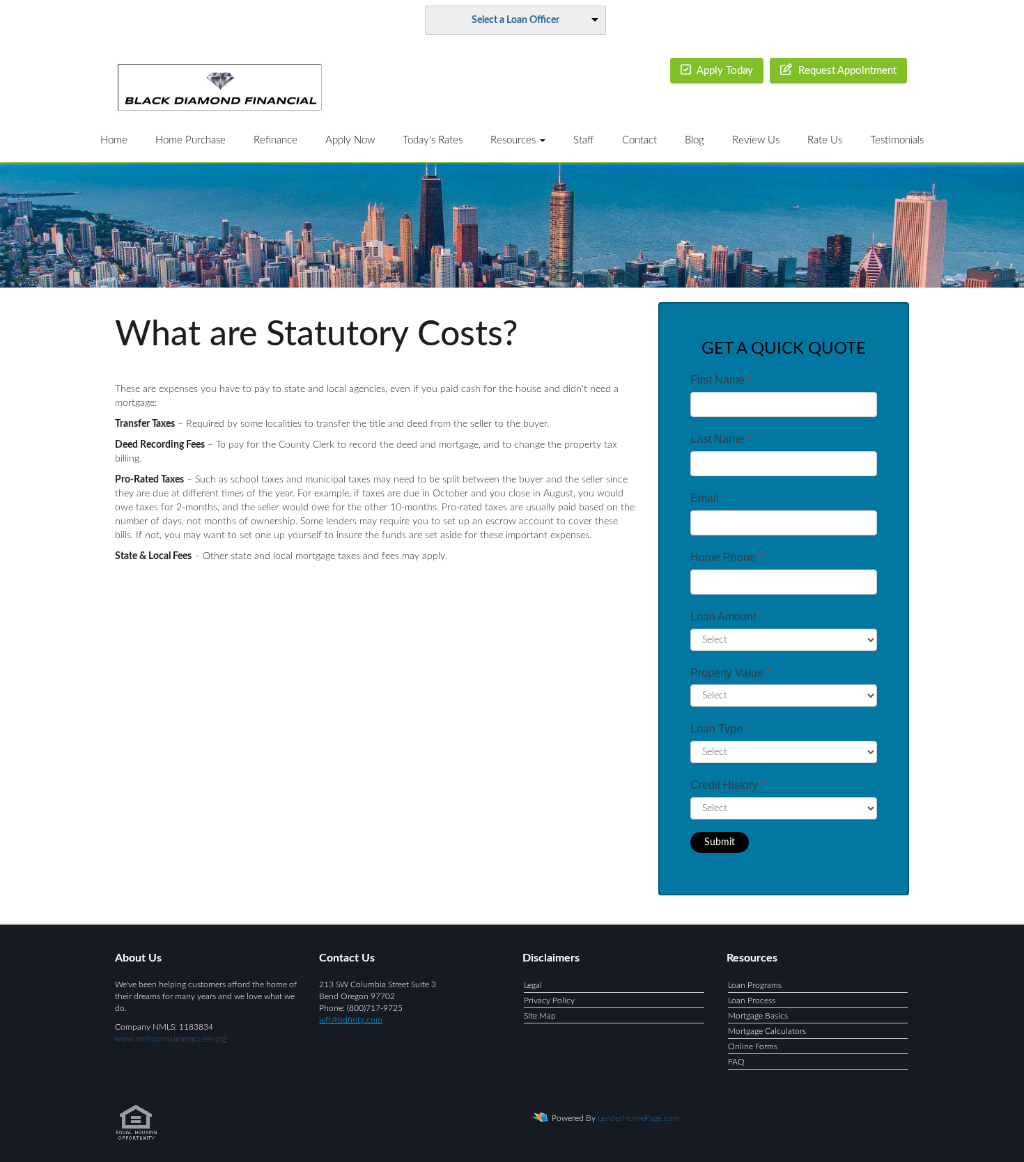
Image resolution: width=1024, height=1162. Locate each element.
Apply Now (350, 140)
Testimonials (897, 140)
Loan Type (720, 729)
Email (708, 498)
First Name (721, 380)
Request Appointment (846, 70)
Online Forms (752, 1046)
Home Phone (726, 557)
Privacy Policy (549, 1000)
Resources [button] (514, 140)
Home (113, 140)
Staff (583, 140)
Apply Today (724, 70)
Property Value (730, 673)
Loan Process (751, 1000)
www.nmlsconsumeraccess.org (171, 1039)
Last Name (720, 439)
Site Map (540, 1016)
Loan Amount (726, 616)
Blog (694, 140)
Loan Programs (755, 985)
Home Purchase (190, 140)
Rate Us (824, 140)
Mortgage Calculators (767, 1031)
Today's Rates (433, 140)
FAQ (736, 1062)
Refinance (275, 140)
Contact (639, 140)
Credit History (727, 785)
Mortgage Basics (758, 1016)
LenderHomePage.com (639, 1117)
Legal (533, 985)
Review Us (755, 140)
